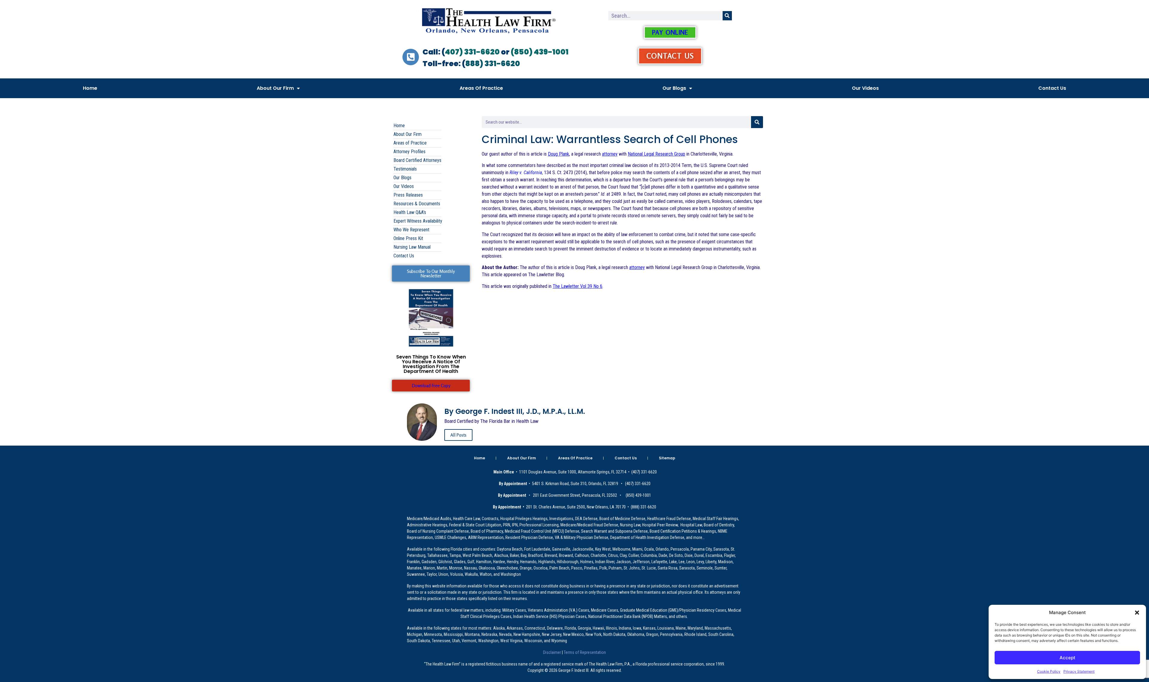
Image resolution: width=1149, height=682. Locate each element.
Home (90, 88)
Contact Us (1052, 88)
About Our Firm (275, 88)
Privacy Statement (1079, 671)
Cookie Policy (1048, 671)
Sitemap (667, 458)
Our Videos (865, 88)
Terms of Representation (584, 652)
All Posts (458, 435)
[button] (1137, 613)
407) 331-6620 (472, 52)
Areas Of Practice (481, 88)
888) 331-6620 (492, 63)
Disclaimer (552, 652)
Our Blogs (674, 88)
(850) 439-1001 (540, 52)
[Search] (727, 15)
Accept (1067, 657)
